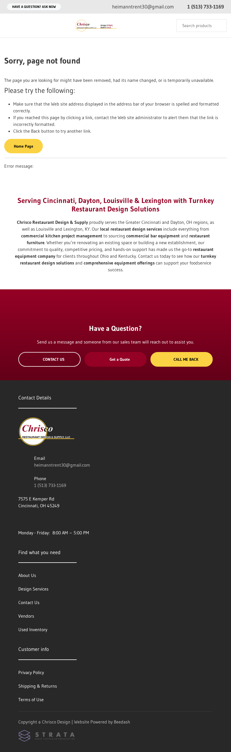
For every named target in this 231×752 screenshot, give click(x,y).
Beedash (122, 722)
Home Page (23, 146)
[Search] (219, 25)
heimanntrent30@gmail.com (62, 465)
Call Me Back (186, 359)
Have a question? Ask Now (34, 7)
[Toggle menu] (9, 25)
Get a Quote (120, 359)
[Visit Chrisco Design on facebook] (20, 519)
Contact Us (54, 359)
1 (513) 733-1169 (50, 485)
